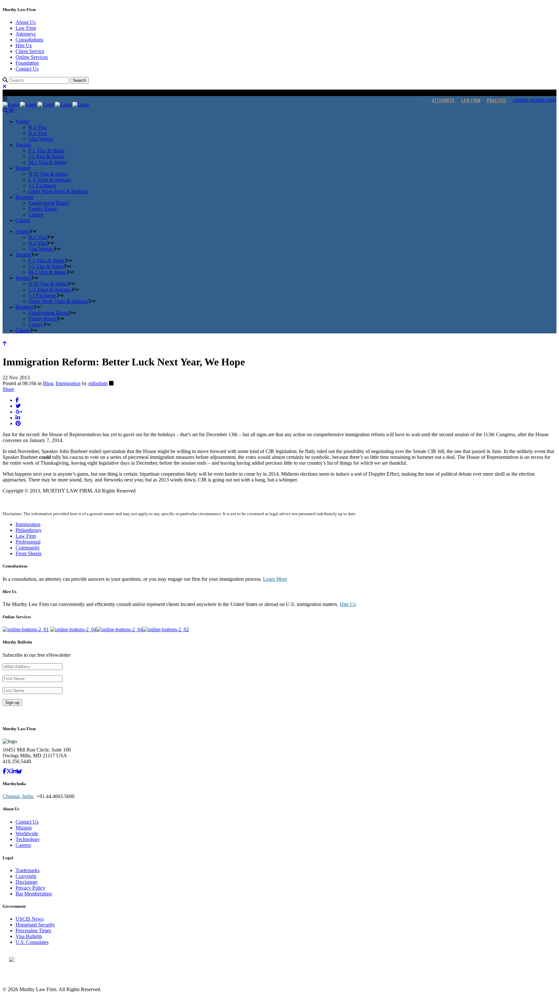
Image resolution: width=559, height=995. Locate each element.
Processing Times (33, 930)
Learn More (275, 579)
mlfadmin (98, 383)
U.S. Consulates (32, 942)
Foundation (27, 63)
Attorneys (26, 34)
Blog (48, 383)
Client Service (30, 51)
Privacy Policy (30, 888)
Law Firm (26, 28)
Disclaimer (27, 882)
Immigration (68, 383)
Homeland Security (35, 924)
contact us (523, 100)
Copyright (26, 876)
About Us (26, 22)
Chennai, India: (18, 796)
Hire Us (24, 45)
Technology (28, 839)
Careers (23, 845)
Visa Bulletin (29, 936)
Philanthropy (29, 530)
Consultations (29, 39)
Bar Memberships (34, 893)
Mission (24, 827)
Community (28, 547)
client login (545, 100)
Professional (28, 542)
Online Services (32, 57)
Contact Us (27, 68)
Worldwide (27, 833)
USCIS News (30, 919)
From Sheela (28, 553)
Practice (497, 100)
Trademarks (27, 870)
